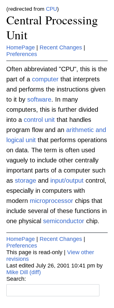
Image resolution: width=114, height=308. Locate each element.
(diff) (35, 272)
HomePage (20, 47)
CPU (51, 9)
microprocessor (51, 200)
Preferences (21, 54)
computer (45, 79)
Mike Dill (17, 272)
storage (25, 180)
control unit (39, 119)
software (39, 99)
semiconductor (63, 220)
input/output (67, 180)
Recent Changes (61, 47)
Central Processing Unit (52, 27)
